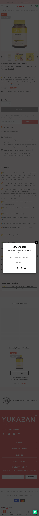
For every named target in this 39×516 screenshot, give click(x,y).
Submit (19, 262)
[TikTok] (21, 268)
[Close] (36, 242)
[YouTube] (25, 268)
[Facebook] (14, 268)
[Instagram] (18, 268)
